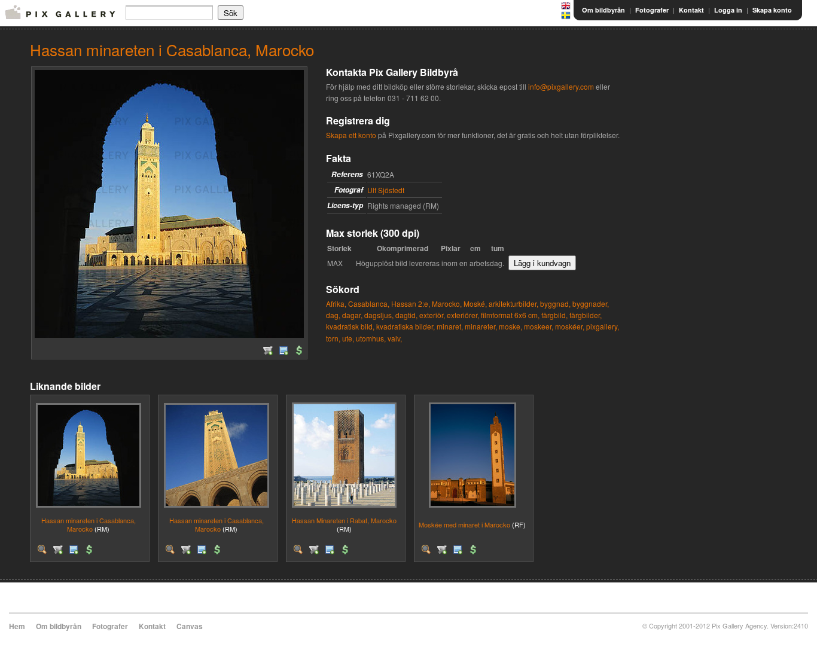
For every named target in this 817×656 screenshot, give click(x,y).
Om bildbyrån (603, 9)
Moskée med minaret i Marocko (464, 524)
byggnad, (555, 303)
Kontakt (691, 9)
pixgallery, (602, 326)
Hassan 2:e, (410, 303)
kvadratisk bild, (350, 326)
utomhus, (371, 338)
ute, (348, 338)
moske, (510, 326)
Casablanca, (368, 303)
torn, (333, 338)
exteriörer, (463, 315)
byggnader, (590, 303)
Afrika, (336, 303)
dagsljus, (379, 315)
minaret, (450, 326)
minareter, (481, 326)
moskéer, (569, 326)
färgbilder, (585, 315)
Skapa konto (772, 9)
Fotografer (652, 9)
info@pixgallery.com (561, 86)
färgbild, (554, 315)
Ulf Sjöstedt (385, 190)
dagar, (352, 315)
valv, (395, 338)
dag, (333, 315)
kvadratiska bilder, (405, 326)
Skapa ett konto (351, 135)
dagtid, (406, 315)
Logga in (728, 9)
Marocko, (447, 303)
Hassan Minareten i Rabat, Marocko (344, 520)
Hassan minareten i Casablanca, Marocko (88, 524)
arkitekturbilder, (513, 303)
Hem (17, 626)
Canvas (189, 626)
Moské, (475, 303)
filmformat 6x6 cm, (510, 315)
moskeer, (538, 326)
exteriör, (432, 315)
